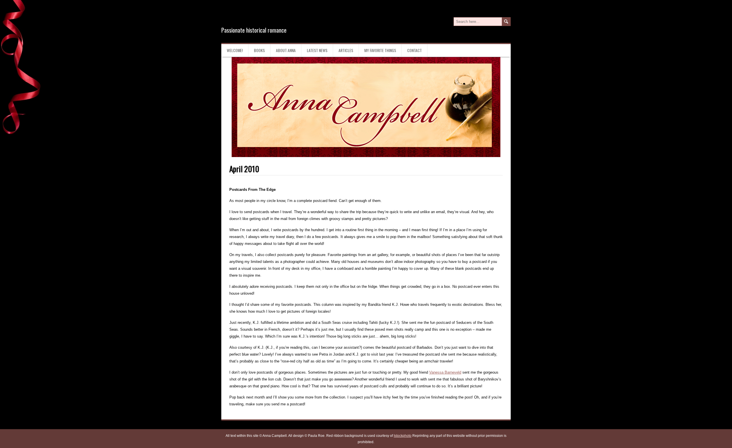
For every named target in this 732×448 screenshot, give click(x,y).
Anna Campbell (258, 17)
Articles (346, 50)
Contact (414, 50)
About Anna (286, 50)
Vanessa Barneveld (445, 372)
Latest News (317, 50)
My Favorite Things (380, 50)
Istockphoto (402, 436)
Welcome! (235, 50)
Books (259, 50)
